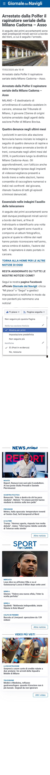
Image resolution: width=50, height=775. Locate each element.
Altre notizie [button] (40, 535)
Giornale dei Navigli (25, 286)
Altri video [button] (40, 695)
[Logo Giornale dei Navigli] (25, 4)
